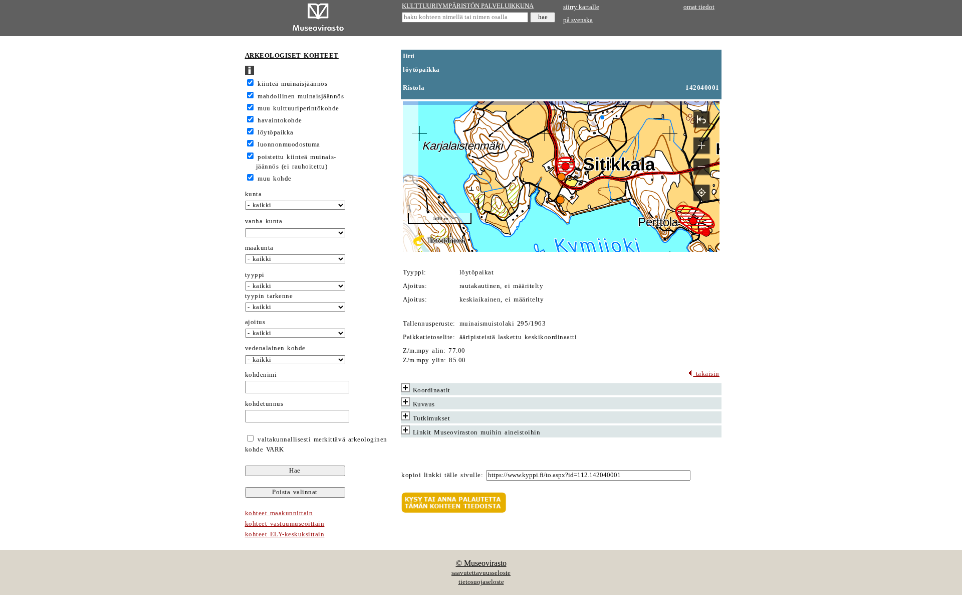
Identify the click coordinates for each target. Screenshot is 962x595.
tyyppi (255, 274)
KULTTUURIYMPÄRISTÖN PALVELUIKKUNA (468, 6)
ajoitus (255, 322)
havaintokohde (280, 120)
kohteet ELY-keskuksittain (285, 534)
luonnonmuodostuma (289, 144)
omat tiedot (698, 7)
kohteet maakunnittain (279, 513)
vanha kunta (264, 221)
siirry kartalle (581, 7)
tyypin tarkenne (269, 296)
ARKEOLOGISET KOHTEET (292, 55)
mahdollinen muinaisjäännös (301, 96)
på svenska (578, 20)
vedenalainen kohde (275, 348)
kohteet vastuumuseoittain (285, 523)
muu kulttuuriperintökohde (298, 108)
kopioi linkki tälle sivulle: (442, 475)
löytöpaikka (276, 132)
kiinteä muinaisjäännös (292, 83)
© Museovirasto (481, 563)
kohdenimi (261, 374)
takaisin (706, 373)
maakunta (259, 247)
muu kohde (275, 178)
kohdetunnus (264, 403)
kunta (253, 194)
